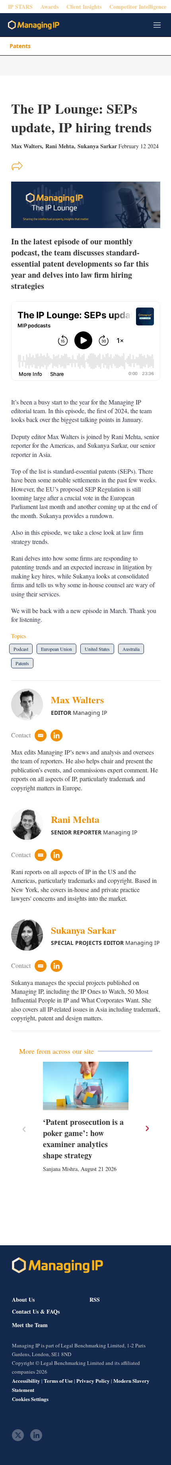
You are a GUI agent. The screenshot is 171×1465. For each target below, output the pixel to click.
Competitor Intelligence (137, 6)
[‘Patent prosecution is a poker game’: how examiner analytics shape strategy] (85, 1086)
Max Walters (77, 699)
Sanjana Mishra (60, 1169)
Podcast (21, 649)
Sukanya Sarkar (97, 146)
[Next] (146, 1128)
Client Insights (83, 6)
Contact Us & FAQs (36, 1311)
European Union (56, 649)
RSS (94, 1299)
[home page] (33, 24)
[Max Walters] (31, 704)
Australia (131, 649)
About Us (23, 1299)
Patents (20, 46)
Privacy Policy (93, 1380)
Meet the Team (30, 1325)
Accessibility (26, 1380)
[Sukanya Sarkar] (31, 935)
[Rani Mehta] (31, 824)
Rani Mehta (59, 146)
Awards (49, 6)
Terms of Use (58, 1380)
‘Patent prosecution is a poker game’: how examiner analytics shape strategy (83, 1138)
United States (97, 649)
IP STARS (20, 6)
